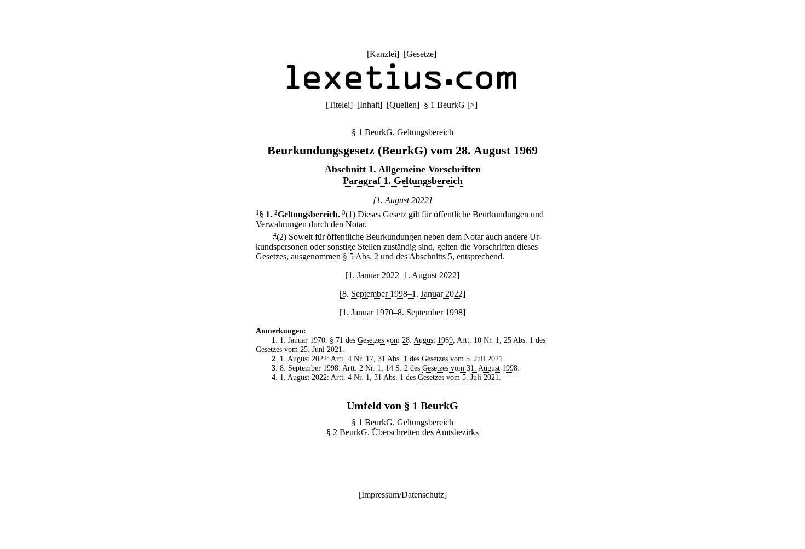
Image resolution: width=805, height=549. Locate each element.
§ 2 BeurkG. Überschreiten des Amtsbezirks (402, 432)
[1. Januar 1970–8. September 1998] (402, 312)
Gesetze (420, 54)
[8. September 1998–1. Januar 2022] (402, 293)
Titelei (339, 104)
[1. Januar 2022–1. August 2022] (402, 275)
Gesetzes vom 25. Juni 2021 (299, 349)
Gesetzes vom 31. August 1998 (470, 367)
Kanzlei (383, 54)
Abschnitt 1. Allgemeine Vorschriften (403, 169)
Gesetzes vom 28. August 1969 (405, 340)
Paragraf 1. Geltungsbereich (403, 180)
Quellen (403, 104)
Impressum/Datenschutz (402, 494)
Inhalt (370, 104)
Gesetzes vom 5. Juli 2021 (462, 358)
